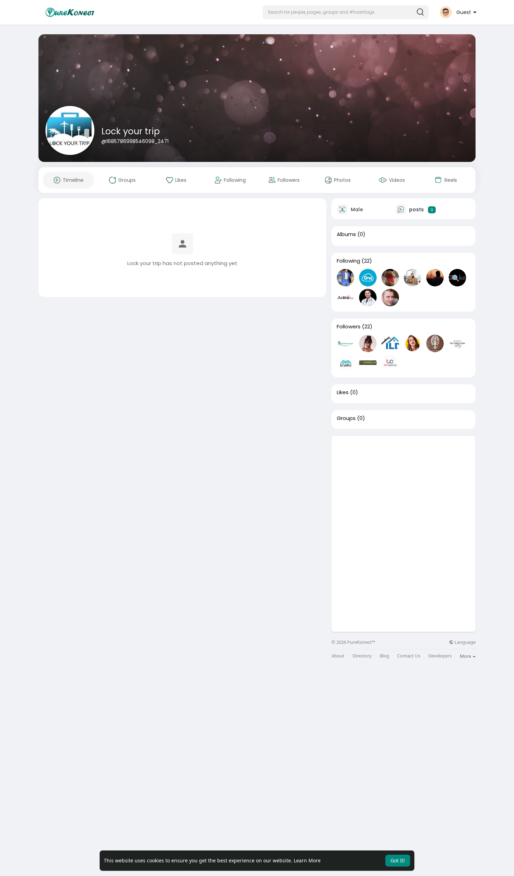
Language (465, 642)
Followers (348, 326)
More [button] (466, 656)
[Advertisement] (403, 485)
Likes (343, 392)
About (337, 656)
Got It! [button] (398, 860)
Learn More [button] (307, 860)
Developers (440, 656)
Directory (362, 656)
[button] (346, 12)
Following (348, 261)
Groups (346, 418)
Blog (384, 656)
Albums (346, 234)
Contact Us (408, 656)
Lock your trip (130, 131)
